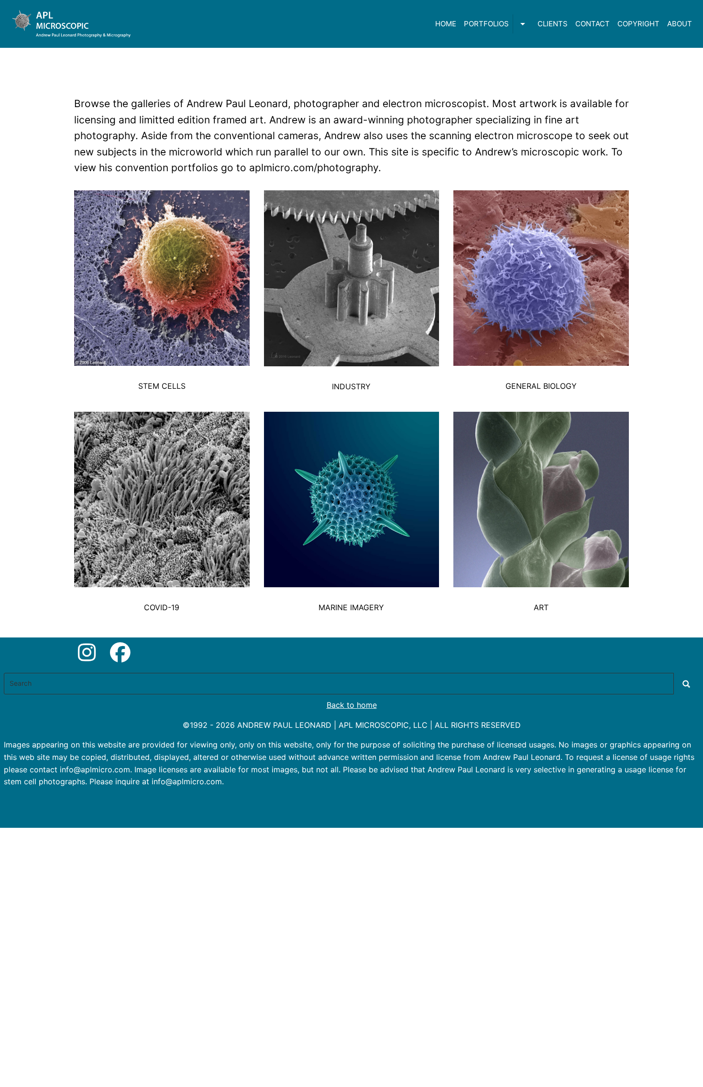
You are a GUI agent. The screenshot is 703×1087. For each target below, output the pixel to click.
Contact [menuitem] (592, 23)
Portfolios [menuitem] (486, 23)
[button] (162, 388)
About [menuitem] (679, 23)
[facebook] (120, 652)
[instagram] (86, 652)
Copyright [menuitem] (638, 23)
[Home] (73, 24)
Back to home (352, 705)
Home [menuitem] (445, 23)
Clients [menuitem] (553, 23)
